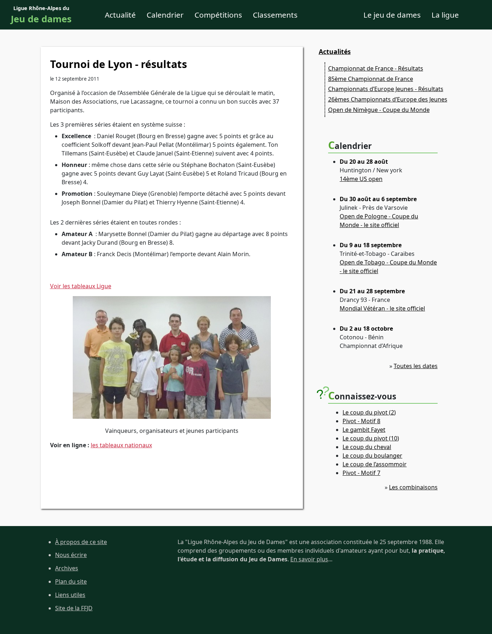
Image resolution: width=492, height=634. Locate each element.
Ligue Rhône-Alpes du (41, 15)
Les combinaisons (413, 487)
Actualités (335, 51)
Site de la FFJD (74, 608)
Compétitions (218, 15)
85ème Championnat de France (370, 79)
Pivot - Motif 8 (361, 421)
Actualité (120, 15)
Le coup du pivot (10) (371, 438)
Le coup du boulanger (372, 455)
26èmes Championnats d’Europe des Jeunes (387, 99)
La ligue (445, 15)
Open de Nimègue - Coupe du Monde (379, 110)
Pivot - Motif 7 (361, 473)
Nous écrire (71, 555)
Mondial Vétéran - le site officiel (382, 308)
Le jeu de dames (392, 15)
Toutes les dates (416, 366)
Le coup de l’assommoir (375, 464)
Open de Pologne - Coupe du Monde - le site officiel (379, 220)
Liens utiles (70, 595)
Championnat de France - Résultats (375, 68)
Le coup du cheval (367, 447)
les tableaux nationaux (121, 445)
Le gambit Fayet (364, 430)
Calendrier (165, 15)
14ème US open (361, 179)
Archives (66, 568)
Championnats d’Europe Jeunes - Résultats (385, 89)
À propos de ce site (81, 542)
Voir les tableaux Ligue (80, 286)
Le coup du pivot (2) (369, 412)
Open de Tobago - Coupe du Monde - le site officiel (388, 266)
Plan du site (71, 581)
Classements (275, 15)
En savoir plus (309, 559)
